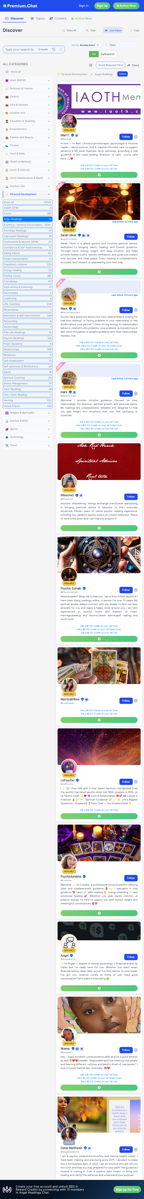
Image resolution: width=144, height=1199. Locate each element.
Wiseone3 (68, 495)
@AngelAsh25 (68, 959)
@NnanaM (66, 1052)
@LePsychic (67, 783)
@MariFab (66, 139)
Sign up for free (127, 1189)
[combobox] (121, 45)
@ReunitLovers (68, 395)
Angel (65, 956)
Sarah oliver (69, 235)
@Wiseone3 (67, 499)
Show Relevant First (110, 65)
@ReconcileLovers (70, 312)
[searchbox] (126, 45)
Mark (64, 309)
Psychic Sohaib (71, 588)
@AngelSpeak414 (70, 1151)
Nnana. (66, 1049)
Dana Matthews (72, 1148)
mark (64, 392)
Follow (122, 73)
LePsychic (68, 780)
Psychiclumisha (71, 877)
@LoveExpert (67, 703)
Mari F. (65, 135)
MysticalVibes (70, 699)
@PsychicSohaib (69, 592)
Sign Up (102, 5)
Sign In (84, 5)
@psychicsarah (69, 239)
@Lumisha (66, 880)
